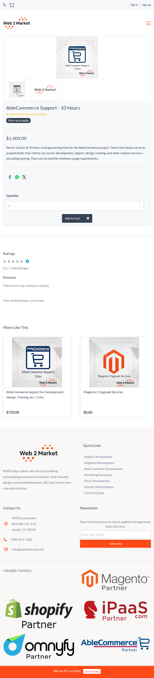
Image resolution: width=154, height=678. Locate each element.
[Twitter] (24, 177)
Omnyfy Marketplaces (99, 487)
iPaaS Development (97, 481)
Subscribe (115, 543)
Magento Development (99, 463)
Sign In (134, 4)
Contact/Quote (94, 493)
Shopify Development (98, 456)
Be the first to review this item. (26, 114)
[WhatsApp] (17, 177)
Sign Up (146, 4)
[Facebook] (10, 177)
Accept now (92, 671)
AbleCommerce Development (103, 469)
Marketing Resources (98, 475)
